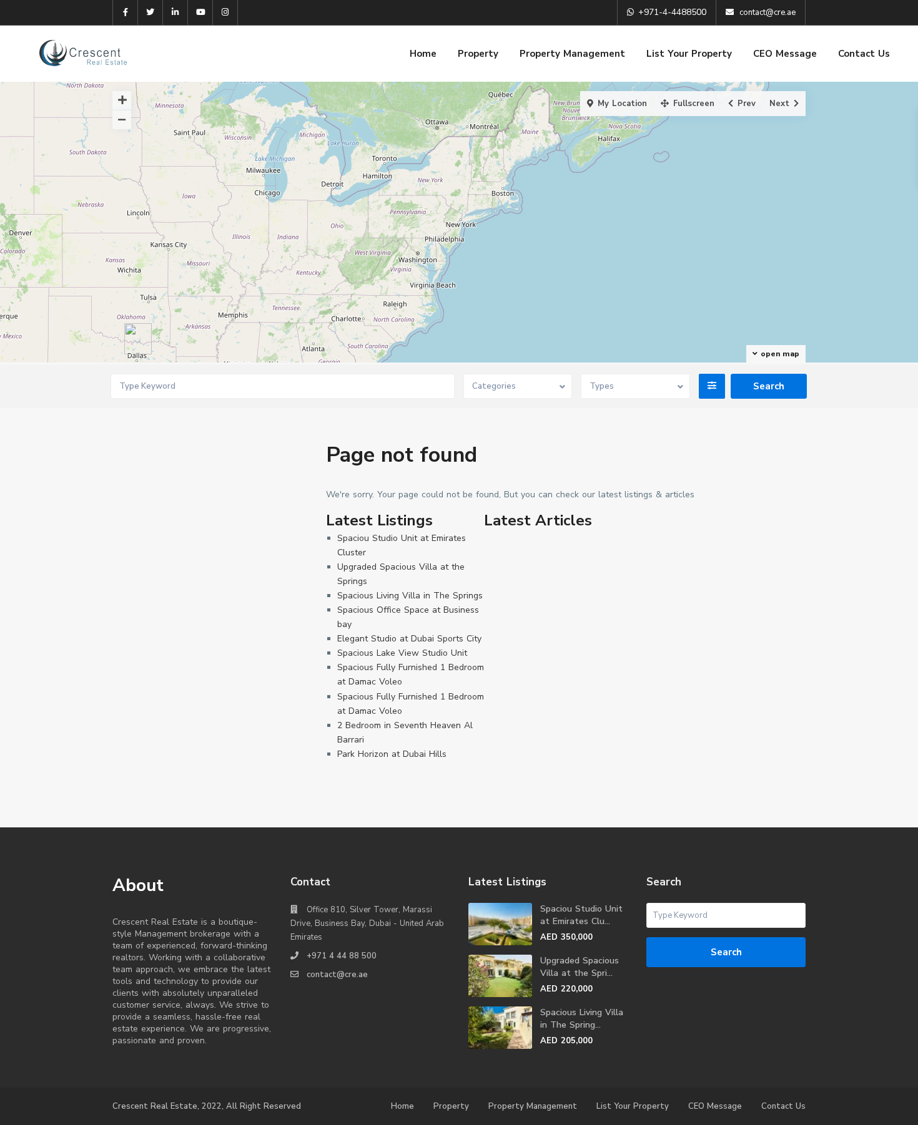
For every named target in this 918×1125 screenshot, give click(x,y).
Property (478, 53)
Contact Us (864, 53)
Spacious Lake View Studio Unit (402, 653)
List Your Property (689, 53)
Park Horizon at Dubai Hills (392, 754)
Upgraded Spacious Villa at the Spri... (579, 967)
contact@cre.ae (337, 974)
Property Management (572, 53)
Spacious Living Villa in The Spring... (581, 1018)
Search (726, 952)
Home (423, 53)
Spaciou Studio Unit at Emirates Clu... (581, 915)
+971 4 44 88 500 (342, 956)
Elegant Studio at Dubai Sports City (409, 639)
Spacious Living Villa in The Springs (410, 595)
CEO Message (785, 53)
